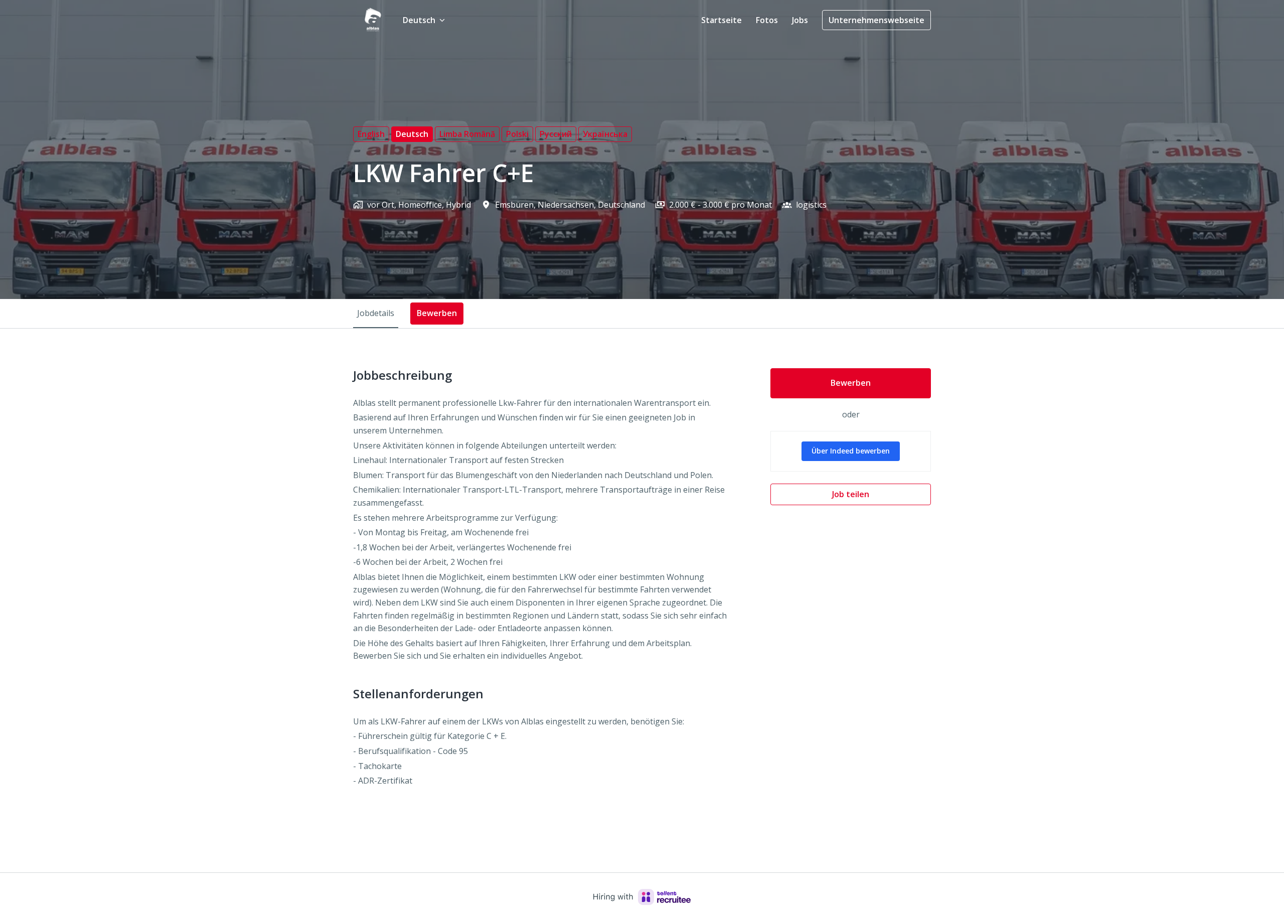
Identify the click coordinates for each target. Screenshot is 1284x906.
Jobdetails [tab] (375, 313)
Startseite (721, 20)
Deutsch (412, 133)
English (371, 133)
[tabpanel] (642, 600)
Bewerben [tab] (437, 313)
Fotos (767, 20)
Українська (605, 133)
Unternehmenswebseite (876, 20)
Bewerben (851, 382)
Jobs (800, 20)
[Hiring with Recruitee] (642, 897)
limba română (467, 133)
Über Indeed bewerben (851, 451)
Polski (517, 133)
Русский (556, 133)
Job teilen (850, 494)
